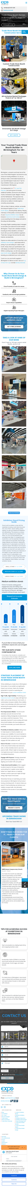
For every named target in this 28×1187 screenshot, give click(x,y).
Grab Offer (24, 32)
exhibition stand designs (7, 242)
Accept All (14, 1175)
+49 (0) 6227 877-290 (9, 7)
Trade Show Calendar (7, 1121)
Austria (3, 1141)
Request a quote (14, 808)
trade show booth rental (12, 217)
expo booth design (6, 253)
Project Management (21, 1121)
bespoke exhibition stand (12, 215)
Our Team (4, 1115)
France (3, 1139)
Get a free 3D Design (14, 326)
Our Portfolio (4, 1113)
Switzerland (4, 1142)
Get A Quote (14, 135)
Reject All (14, 1183)
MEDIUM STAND (14, 571)
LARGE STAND (14, 576)
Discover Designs (6, 1116)
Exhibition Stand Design (21, 1119)
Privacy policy (19, 1074)
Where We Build (6, 1119)
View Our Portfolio (14, 512)
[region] (14, 1174)
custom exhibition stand (19, 692)
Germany (4, 1136)
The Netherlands (6, 1138)
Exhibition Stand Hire (20, 1118)
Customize (14, 1179)
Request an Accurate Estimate (14, 597)
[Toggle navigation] (26, 3)
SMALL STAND (14, 566)
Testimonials (5, 1118)
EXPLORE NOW (14, 668)
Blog (3, 1112)
